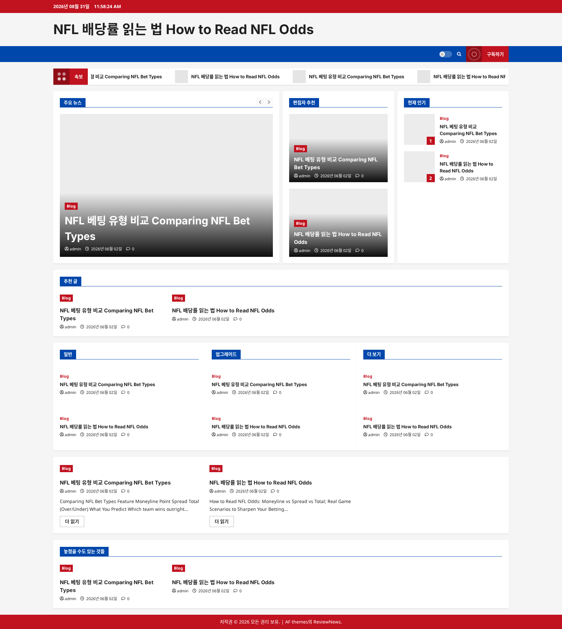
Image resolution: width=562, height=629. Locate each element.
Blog (71, 206)
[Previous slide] (260, 102)
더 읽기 (74, 522)
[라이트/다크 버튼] (445, 54)
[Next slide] (269, 102)
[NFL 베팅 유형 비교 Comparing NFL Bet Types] (166, 185)
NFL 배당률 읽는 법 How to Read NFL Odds (183, 29)
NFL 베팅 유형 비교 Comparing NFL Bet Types (109, 76)
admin (75, 249)
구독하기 (495, 54)
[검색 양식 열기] (459, 54)
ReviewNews (327, 622)
